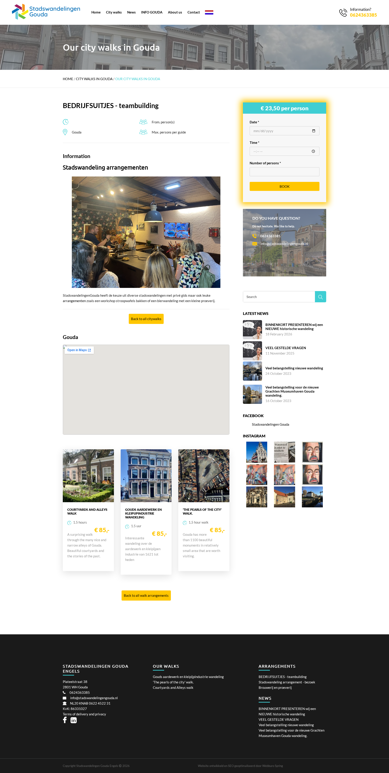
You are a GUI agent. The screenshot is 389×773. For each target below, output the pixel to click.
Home (96, 12)
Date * (254, 122)
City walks (114, 12)
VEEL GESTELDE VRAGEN (279, 719)
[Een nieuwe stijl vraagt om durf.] (256, 484)
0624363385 (80, 692)
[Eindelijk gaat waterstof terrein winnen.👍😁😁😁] (284, 461)
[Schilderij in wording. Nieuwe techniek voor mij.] (284, 484)
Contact (194, 12)
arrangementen (74, 301)
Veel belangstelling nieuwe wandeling (286, 725)
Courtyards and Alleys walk (173, 687)
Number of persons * (265, 163)
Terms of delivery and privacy (84, 714)
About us (175, 12)
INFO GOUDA (152, 12)
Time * (254, 142)
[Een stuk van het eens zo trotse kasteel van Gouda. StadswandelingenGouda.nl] (284, 506)
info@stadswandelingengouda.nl (94, 698)
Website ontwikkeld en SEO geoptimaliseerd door (240, 766)
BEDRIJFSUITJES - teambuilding (283, 677)
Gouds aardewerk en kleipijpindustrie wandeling (188, 677)
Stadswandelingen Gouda (270, 424)
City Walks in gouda (94, 79)
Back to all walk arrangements (146, 595)
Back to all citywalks (146, 319)
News (131, 12)
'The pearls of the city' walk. (173, 682)
